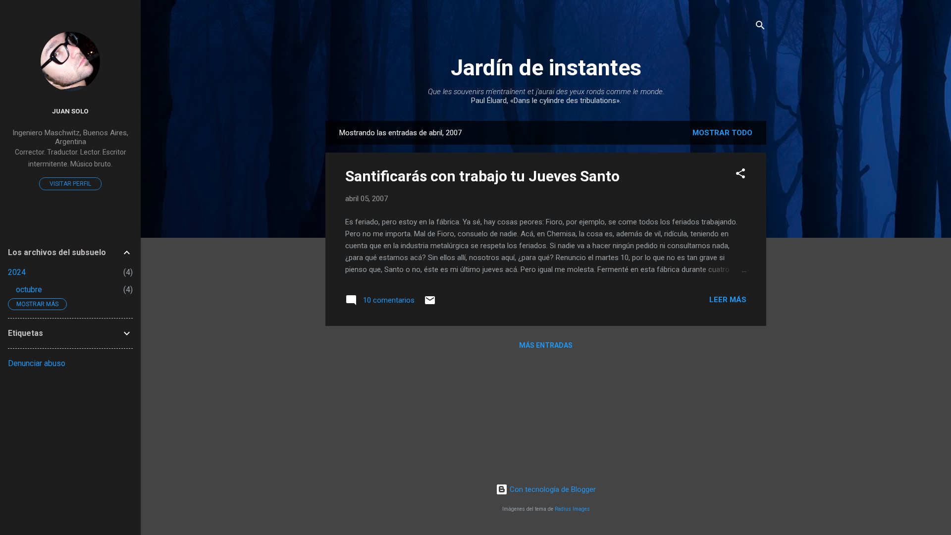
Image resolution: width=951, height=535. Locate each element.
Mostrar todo (722, 132)
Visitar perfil (70, 183)
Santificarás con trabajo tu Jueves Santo (482, 176)
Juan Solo (70, 111)
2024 (17, 272)
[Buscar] (760, 27)
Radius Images (572, 509)
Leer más (727, 299)
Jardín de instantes (546, 67)
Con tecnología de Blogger (552, 489)
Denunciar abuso (36, 363)
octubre (29, 289)
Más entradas (546, 345)
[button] (740, 175)
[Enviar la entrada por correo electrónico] (430, 303)
